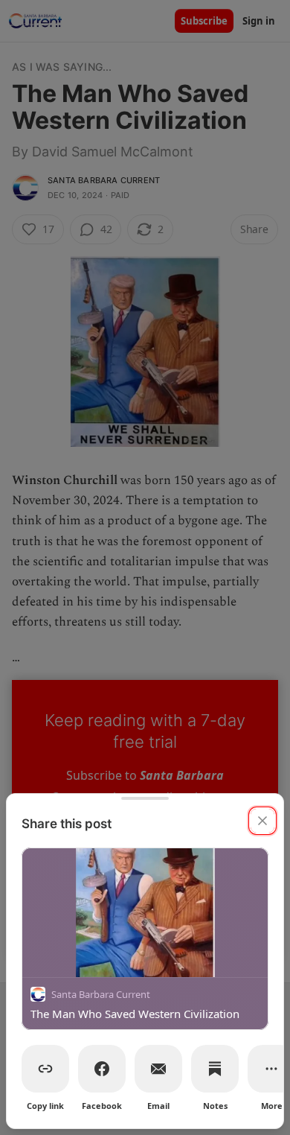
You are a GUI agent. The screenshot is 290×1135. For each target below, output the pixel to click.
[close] (262, 821)
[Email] (158, 1069)
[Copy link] (45, 1069)
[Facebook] (102, 1069)
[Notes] (215, 1069)
